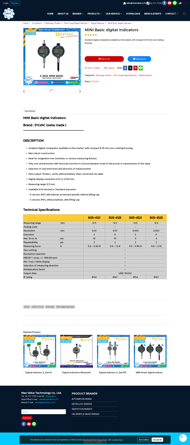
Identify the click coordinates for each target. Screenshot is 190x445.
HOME (50, 13)
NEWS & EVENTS (152, 13)
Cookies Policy (117, 439)
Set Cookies (144, 439)
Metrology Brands (82, 404)
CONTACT (170, 13)
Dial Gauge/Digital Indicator (125, 75)
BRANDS (77, 13)
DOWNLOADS (133, 13)
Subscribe (27, 418)
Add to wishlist (93, 68)
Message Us (141, 59)
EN (183, 3)
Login (5, 3)
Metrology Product (104, 75)
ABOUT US (63, 13)
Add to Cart (105, 59)
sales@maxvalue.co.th (48, 399)
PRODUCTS (94, 13)
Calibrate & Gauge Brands (85, 414)
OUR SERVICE (113, 13)
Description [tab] (30, 111)
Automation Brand (82, 399)
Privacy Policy (102, 439)
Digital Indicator (145, 75)
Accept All (157, 439)
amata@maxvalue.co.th (45, 402)
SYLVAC (95, 81)
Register (15, 3)
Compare (111, 68)
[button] (184, 13)
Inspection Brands (82, 409)
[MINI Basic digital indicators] (52, 57)
